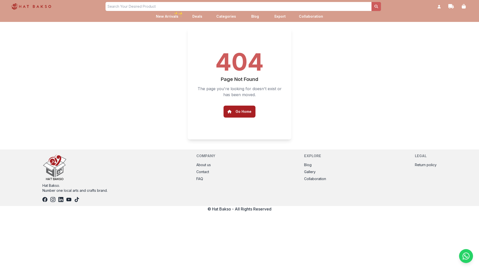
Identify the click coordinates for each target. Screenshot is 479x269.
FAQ (199, 179)
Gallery (310, 172)
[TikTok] (76, 199)
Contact (202, 172)
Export (280, 16)
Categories (226, 16)
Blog (255, 16)
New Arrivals (167, 15)
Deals (197, 16)
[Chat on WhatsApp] (466, 256)
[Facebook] (44, 199)
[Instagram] (52, 199)
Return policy (426, 165)
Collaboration (311, 16)
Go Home (243, 111)
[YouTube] (68, 199)
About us (203, 165)
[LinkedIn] (60, 199)
